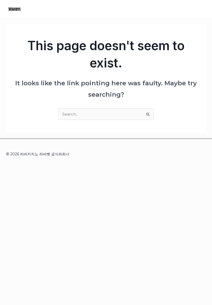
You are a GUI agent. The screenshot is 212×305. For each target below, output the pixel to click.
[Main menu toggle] (201, 8)
